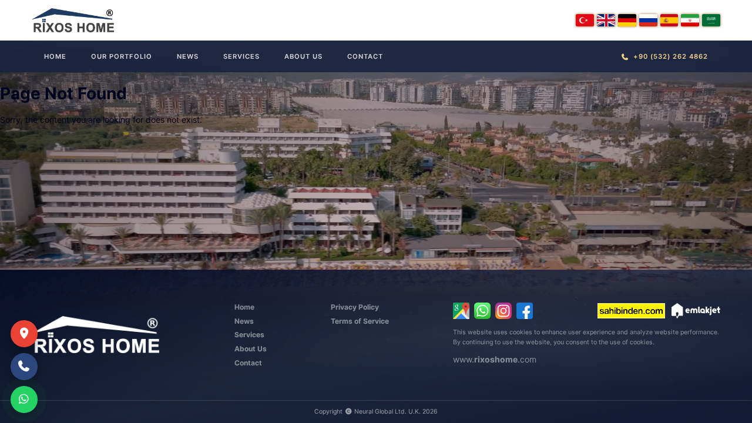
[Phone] (24, 366)
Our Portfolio (121, 56)
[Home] (73, 20)
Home (55, 56)
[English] (606, 20)
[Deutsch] (627, 20)
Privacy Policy (355, 307)
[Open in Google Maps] (461, 311)
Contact (365, 56)
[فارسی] (690, 20)
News (188, 56)
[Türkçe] (585, 20)
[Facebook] (524, 311)
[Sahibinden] (631, 310)
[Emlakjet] (696, 310)
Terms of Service (360, 321)
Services (241, 56)
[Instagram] (503, 311)
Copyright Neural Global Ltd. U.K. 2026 (375, 411)
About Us (303, 56)
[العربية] (711, 20)
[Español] (669, 20)
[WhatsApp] (482, 311)
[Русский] (648, 20)
